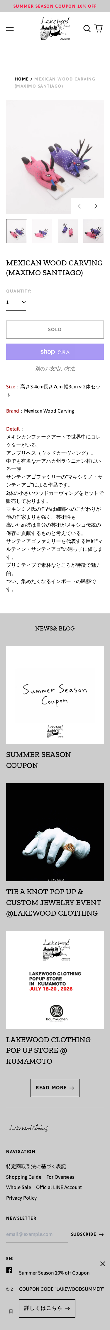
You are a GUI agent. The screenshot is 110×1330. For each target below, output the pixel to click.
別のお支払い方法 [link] (55, 369)
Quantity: (18, 290)
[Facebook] (9, 1270)
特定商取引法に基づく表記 (36, 1166)
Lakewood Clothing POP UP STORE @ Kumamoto (48, 1050)
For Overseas (60, 1177)
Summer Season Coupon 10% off (55, 6)
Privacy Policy (21, 1198)
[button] (86, 28)
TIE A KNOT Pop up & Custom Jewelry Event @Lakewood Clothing (53, 902)
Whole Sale (18, 1187)
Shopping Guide (23, 1177)
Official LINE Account (59, 1187)
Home (22, 78)
